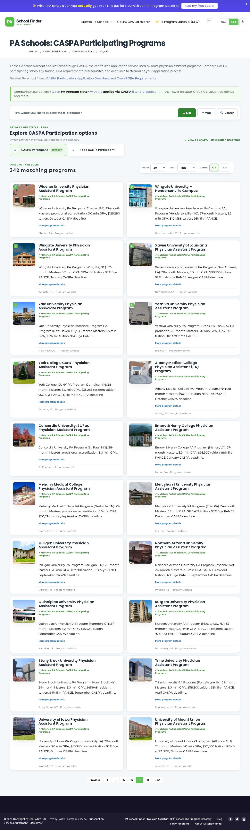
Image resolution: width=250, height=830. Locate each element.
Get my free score (199, 6)
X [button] (246, 4)
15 (123, 780)
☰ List (187, 113)
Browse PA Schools (95, 22)
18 (147, 780)
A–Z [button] (214, 167)
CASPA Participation (55, 51)
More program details (51, 225)
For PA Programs (179, 823)
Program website (64, 233)
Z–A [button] (224, 167)
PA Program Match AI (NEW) (179, 22)
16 (131, 780)
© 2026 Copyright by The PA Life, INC (25, 819)
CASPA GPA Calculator (133, 22)
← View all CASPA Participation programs (212, 139)
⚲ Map (206, 113)
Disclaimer (36, 823)
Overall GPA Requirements (136, 78)
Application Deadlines (93, 78)
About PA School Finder (208, 823)
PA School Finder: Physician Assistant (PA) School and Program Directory (168, 819)
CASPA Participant (83, 51)
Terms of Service (77, 819)
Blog (219, 819)
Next (157, 780)
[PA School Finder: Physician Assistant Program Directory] (29, 21)
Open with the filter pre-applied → (106, 91)
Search (230, 113)
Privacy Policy (57, 819)
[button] (242, 22)
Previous (95, 780)
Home (33, 51)
